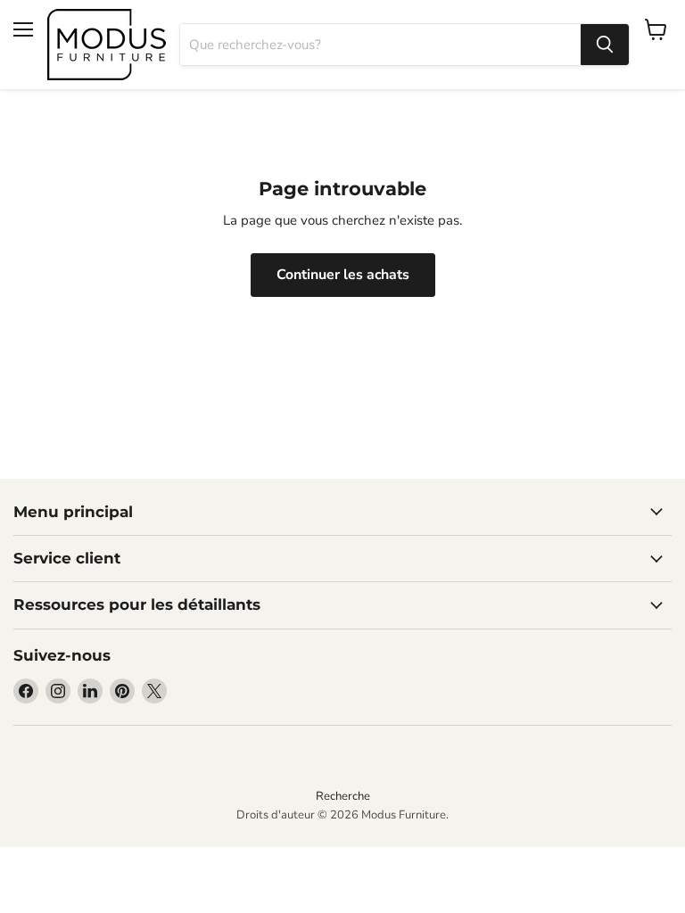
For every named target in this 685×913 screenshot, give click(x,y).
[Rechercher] (605, 44)
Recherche (343, 796)
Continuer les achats (342, 274)
